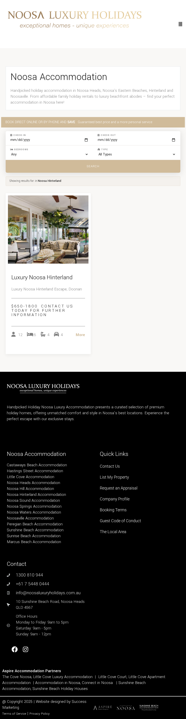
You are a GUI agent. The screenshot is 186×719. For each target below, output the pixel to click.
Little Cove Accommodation (30, 477)
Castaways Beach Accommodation (37, 465)
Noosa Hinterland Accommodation (36, 494)
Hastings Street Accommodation (35, 471)
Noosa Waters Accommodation (34, 512)
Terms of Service (14, 714)
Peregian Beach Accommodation (35, 524)
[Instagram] (25, 649)
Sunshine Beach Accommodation (35, 530)
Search (93, 166)
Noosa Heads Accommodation (33, 483)
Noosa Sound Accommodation (33, 500)
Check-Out (108, 135)
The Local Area (113, 531)
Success (79, 701)
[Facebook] (14, 649)
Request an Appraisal (118, 488)
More (80, 335)
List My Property (114, 477)
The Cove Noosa (16, 677)
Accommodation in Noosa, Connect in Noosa (74, 683)
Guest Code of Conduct (120, 520)
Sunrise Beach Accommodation (34, 536)
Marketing (10, 707)
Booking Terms (113, 509)
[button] (180, 24)
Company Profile (115, 499)
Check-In (19, 135)
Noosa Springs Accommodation (34, 506)
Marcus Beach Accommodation (34, 542)
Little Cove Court (112, 677)
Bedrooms (20, 149)
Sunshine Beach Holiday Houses (60, 689)
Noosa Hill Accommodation (30, 489)
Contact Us (110, 466)
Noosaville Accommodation (30, 518)
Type (104, 149)
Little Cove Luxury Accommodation (63, 677)
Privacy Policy (39, 714)
